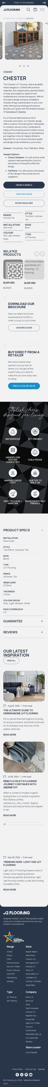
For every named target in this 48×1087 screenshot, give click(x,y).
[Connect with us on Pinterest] (26, 1074)
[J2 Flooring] (11, 10)
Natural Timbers (13, 966)
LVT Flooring (30, 237)
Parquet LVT (31, 966)
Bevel (27, 227)
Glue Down (7, 227)
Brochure (29, 1001)
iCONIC (10, 951)
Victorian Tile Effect (33, 981)
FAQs (28, 1004)
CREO (9, 959)
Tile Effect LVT (31, 977)
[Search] (28, 9)
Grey (5, 235)
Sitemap (41, 1069)
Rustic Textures (13, 970)
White (5, 239)
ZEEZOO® (11, 974)
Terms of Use (30, 1069)
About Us (29, 997)
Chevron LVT (31, 959)
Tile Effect (29, 216)
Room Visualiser (32, 1008)
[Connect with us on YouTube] (30, 1074)
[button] (24, 185)
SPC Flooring (12, 1001)
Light (10, 235)
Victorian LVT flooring (16, 111)
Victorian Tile (8, 218)
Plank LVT (30, 970)
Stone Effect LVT (32, 974)
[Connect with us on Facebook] (17, 1074)
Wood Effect (30, 985)
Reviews (29, 1041)
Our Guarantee (32, 1038)
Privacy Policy (17, 1069)
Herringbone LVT (32, 963)
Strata (9, 955)
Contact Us (30, 1012)
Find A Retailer (31, 1052)
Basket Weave (31, 951)
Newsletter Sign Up (33, 1034)
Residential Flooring (13, 18)
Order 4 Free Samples (24, 2)
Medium (16, 235)
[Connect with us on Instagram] (21, 1074)
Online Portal (31, 1030)
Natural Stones (13, 963)
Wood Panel (30, 955)
